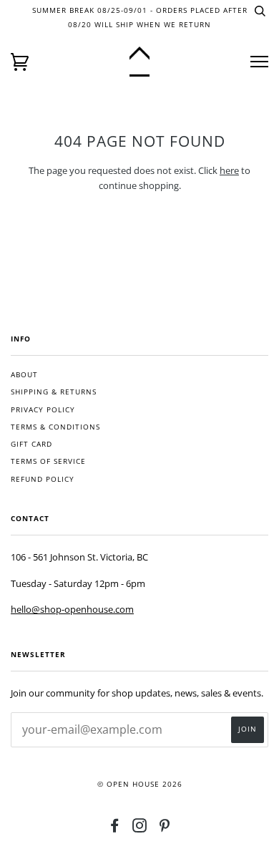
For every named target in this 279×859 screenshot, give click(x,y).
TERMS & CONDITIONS (55, 427)
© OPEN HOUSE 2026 (139, 784)
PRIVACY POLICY (43, 409)
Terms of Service (48, 461)
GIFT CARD (31, 444)
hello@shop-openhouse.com (72, 609)
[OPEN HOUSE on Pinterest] (164, 828)
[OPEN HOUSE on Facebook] (114, 828)
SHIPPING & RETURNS (54, 392)
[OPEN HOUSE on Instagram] (139, 828)
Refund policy (42, 479)
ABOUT (24, 374)
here (229, 170)
